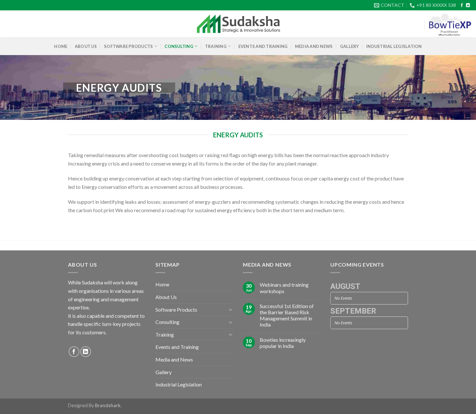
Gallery (349, 46)
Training (216, 46)
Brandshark (107, 405)
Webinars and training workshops (284, 288)
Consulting (178, 46)
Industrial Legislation (394, 46)
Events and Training (263, 46)
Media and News (314, 46)
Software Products (128, 46)
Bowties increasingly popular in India (283, 343)
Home (60, 46)
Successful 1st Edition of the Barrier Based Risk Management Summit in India (287, 315)
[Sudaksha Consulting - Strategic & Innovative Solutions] (238, 24)
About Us (86, 46)
